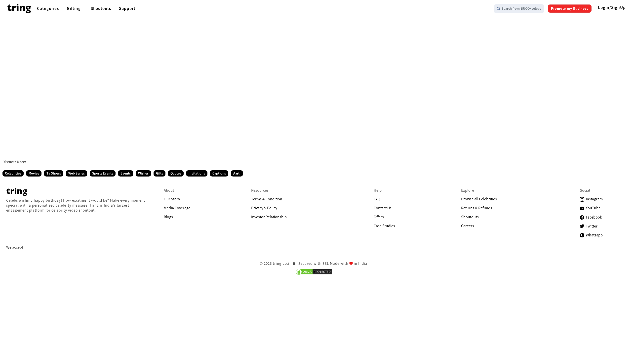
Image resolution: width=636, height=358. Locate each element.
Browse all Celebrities (479, 198)
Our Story (172, 198)
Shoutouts (470, 216)
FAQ (377, 198)
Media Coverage (177, 207)
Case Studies (384, 225)
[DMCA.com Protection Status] (313, 271)
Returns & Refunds (476, 207)
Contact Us (383, 207)
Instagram (593, 198)
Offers (379, 216)
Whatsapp (593, 234)
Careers (467, 225)
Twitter (590, 226)
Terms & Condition (266, 198)
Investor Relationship (269, 216)
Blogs (168, 216)
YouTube (592, 207)
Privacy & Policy (264, 207)
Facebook (593, 217)
